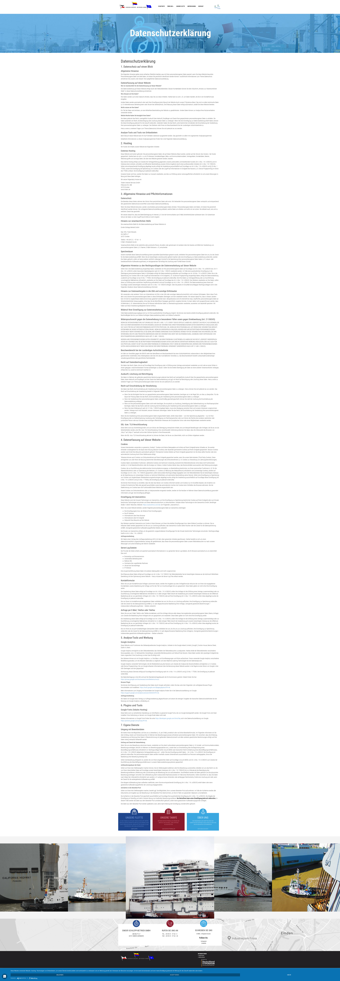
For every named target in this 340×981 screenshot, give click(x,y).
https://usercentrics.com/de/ (152, 505)
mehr (289, 975)
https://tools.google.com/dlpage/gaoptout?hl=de (155, 687)
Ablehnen (59, 975)
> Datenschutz (201, 957)
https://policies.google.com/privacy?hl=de (134, 721)
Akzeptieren (174, 975)
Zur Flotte (134, 829)
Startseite (161, 6)
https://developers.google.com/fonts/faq (167, 718)
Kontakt (200, 6)
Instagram (204, 941)
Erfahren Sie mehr (203, 829)
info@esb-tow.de (206, 934)
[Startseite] (135, 5)
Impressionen (191, 6)
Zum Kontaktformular (168, 829)
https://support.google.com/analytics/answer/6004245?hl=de (140, 693)
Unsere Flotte (180, 6)
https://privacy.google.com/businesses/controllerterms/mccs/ (140, 679)
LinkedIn (203, 943)
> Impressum (201, 955)
